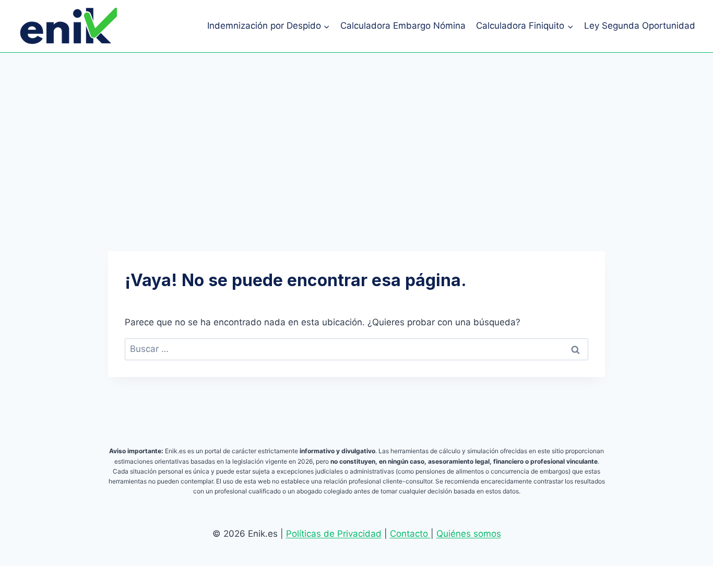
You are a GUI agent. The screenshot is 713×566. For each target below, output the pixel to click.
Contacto (410, 533)
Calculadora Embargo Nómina (403, 25)
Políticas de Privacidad (334, 533)
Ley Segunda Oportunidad (639, 25)
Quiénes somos (468, 533)
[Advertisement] (356, 131)
